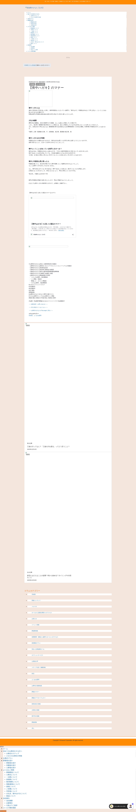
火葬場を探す (34, 25)
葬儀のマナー (35, 691)
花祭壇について (34, 40)
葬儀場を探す (34, 22)
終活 (33, 673)
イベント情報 (35, 624)
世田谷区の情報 (36, 704)
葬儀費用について (35, 28)
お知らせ (34, 618)
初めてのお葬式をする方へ (12, 751)
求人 (33, 728)
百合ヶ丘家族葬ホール (38, 649)
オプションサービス (37, 655)
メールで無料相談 (9, 808)
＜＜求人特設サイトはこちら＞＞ (38, 307)
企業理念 (33, 48)
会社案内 (6, 798)
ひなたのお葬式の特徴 (36, 17)
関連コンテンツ (36, 600)
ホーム (5, 749)
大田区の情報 (35, 710)
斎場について (34, 37)
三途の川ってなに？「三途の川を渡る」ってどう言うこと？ (48, 446)
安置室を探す (34, 23)
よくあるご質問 (8, 770)
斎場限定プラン (36, 643)
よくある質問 (40, 84)
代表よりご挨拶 (34, 49)
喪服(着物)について (35, 35)
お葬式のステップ (35, 15)
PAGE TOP (3, 811)
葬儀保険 (34, 722)
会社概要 (33, 46)
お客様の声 (35, 661)
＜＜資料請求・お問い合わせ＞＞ (38, 304)
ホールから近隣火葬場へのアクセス (42, 612)
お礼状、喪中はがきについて (37, 42)
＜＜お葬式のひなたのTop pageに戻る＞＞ (41, 310)
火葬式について (34, 29)
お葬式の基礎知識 (37, 685)
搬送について (34, 43)
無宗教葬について (35, 34)
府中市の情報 (35, 716)
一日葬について (34, 31)
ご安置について (34, 38)
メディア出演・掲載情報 (39, 667)
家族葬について (34, 32)
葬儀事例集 (35, 631)
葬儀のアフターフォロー (39, 698)
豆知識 (32, 84)
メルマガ (34, 606)
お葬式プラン (8, 758)
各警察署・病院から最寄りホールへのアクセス (45, 637)
